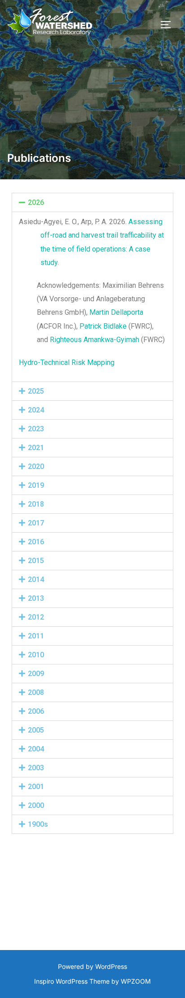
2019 (36, 485)
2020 (36, 466)
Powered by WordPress (92, 966)
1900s (38, 824)
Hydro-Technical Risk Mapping (67, 362)
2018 (36, 504)
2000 (36, 805)
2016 (36, 542)
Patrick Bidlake (103, 326)
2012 (36, 617)
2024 (36, 410)
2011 (36, 636)
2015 (36, 560)
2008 (36, 692)
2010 (36, 655)
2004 (36, 749)
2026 (36, 202)
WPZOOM (136, 981)
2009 (36, 673)
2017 (36, 523)
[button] (92, 202)
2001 (36, 786)
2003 (36, 768)
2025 (36, 391)
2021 (36, 447)
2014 (36, 579)
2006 (36, 711)
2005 (36, 730)
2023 (36, 429)
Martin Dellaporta (116, 312)
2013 (36, 598)
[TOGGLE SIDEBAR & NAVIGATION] (169, 25)
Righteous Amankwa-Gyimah (94, 339)
